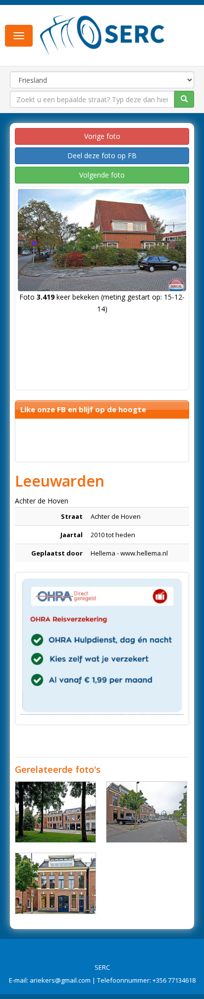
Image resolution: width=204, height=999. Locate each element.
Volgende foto (102, 175)
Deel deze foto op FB (102, 155)
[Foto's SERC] (102, 35)
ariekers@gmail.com (60, 980)
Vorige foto (102, 136)
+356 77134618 (174, 980)
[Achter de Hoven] (55, 812)
